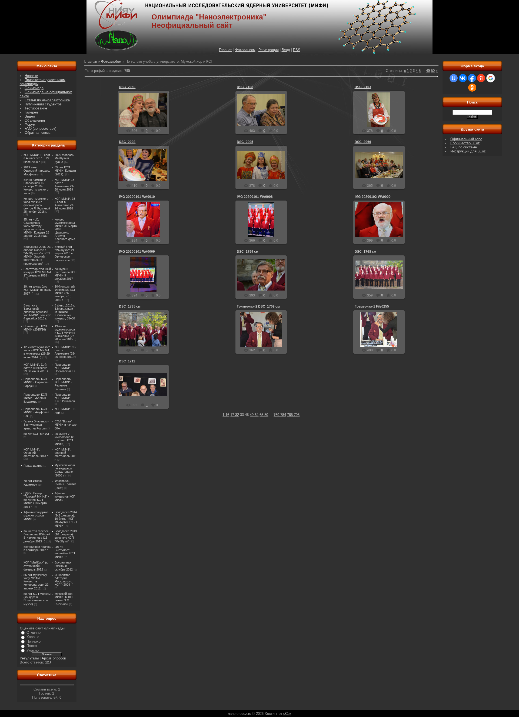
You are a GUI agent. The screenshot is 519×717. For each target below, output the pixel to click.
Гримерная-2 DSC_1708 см (258, 306)
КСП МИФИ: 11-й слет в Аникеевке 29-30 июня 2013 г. (36, 368)
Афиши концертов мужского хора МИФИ (36, 516)
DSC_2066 (363, 142)
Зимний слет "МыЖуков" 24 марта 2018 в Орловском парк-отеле (64, 253)
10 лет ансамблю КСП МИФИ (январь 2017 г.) (37, 290)
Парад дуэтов (33, 465)
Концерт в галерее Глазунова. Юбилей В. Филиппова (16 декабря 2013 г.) (37, 536)
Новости (31, 76)
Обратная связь (38, 133)
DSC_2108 (245, 87)
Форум (30, 124)
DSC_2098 (127, 142)
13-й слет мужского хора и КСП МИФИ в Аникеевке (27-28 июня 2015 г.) (65, 333)
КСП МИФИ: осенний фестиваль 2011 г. (66, 454)
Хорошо (32, 637)
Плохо (31, 646)
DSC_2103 (363, 87)
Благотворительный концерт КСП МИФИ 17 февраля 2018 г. (37, 272)
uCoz (287, 714)
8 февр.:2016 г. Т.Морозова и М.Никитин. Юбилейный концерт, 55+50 (65, 312)
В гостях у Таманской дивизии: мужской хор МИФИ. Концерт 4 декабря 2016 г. (37, 312)
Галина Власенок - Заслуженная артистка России (36, 425)
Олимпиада (34, 88)
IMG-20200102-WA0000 (373, 197)
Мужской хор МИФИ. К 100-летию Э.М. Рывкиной (64, 599)
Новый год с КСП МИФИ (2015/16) (35, 328)
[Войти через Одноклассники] (472, 88)
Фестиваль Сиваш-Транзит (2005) (65, 484)
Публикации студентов (43, 104)
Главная (225, 50)
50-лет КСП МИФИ (36, 433)
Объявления (35, 120)
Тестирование (36, 108)
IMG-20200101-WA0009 (137, 252)
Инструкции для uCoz (468, 151)
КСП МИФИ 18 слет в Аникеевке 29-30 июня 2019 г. (65, 184)
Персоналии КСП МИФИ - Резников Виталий (63, 384)
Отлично (33, 633)
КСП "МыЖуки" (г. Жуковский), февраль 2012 (36, 566)
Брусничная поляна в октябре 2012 (64, 566)
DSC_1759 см (247, 252)
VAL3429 (145, 118)
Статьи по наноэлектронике (47, 100)
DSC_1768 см (365, 252)
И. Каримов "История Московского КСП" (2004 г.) (64, 579)
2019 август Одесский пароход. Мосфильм (37, 171)
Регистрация (268, 50)
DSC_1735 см (130, 306)
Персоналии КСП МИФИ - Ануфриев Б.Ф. (36, 412)
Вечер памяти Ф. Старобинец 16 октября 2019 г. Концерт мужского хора (36, 186)
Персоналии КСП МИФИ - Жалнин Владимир (35, 398)
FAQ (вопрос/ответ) (40, 128)
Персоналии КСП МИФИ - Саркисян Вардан (36, 382)
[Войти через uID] (454, 78)
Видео (30, 116)
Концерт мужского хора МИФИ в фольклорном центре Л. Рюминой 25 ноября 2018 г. (37, 205)
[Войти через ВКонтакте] (463, 78)
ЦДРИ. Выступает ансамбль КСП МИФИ (65, 552)
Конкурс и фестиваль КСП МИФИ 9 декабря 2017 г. (65, 273)
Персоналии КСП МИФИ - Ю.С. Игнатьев (65, 398)
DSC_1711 (127, 361)
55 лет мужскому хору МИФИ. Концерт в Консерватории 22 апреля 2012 (36, 581)
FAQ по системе (463, 147)
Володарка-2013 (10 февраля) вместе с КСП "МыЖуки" (66, 536)
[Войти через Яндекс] (481, 78)
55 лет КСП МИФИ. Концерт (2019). (65, 171)
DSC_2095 (245, 142)
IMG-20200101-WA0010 (137, 197)
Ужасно (32, 650)
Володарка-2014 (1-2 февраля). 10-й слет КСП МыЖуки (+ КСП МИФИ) (66, 519)
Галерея (31, 112)
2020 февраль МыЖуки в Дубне (64, 158)
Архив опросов (54, 658)
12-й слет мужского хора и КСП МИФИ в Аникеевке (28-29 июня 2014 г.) (37, 352)
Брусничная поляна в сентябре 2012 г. (37, 548)
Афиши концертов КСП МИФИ (65, 497)
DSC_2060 (127, 87)
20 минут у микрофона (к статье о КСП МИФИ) (64, 439)
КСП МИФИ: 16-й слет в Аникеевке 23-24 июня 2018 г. (65, 203)
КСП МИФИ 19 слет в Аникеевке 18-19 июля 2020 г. (37, 158)
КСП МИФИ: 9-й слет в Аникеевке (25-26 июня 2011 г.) (65, 351)
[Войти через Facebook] (472, 78)
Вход (286, 50)
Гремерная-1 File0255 (372, 306)
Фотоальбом (245, 50)
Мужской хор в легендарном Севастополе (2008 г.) (65, 470)
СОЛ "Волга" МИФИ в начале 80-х (65, 425)
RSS (296, 50)
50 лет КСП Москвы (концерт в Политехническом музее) (37, 599)
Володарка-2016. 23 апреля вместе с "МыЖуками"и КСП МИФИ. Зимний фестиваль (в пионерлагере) (37, 255)
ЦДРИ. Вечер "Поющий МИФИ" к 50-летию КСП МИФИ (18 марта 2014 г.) (36, 500)
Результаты (29, 658)
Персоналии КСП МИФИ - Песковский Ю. (65, 368)
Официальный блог (466, 139)
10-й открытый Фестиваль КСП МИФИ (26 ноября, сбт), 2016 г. (65, 293)
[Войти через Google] (490, 78)
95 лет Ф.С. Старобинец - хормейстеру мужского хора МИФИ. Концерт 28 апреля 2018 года (36, 227)
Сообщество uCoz (465, 143)
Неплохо (33, 641)
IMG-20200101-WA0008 (255, 197)
